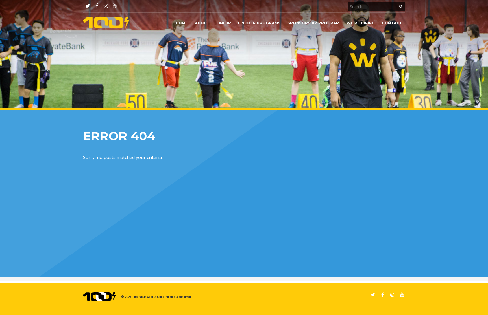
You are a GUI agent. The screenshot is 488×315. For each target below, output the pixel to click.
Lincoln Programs (259, 23)
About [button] (202, 23)
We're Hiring (361, 23)
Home (182, 23)
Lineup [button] (224, 23)
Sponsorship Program (313, 23)
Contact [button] (392, 23)
